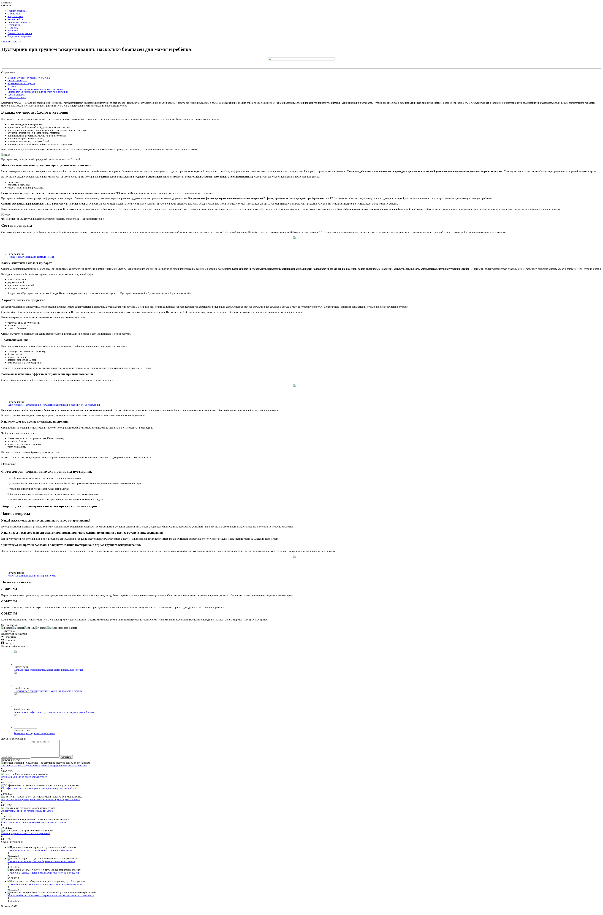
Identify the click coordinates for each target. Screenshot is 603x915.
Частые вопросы (16, 94)
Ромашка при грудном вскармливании (34, 733)
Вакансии (13, 30)
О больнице (14, 13)
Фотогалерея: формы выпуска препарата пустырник (36, 89)
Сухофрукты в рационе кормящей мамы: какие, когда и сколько (48, 691)
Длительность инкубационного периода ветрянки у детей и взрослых (45, 884)
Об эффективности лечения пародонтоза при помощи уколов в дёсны (38, 788)
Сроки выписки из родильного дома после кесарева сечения (33, 822)
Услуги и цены (15, 16)
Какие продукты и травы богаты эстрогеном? (25, 833)
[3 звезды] (29, 627)
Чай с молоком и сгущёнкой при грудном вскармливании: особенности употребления (54, 404)
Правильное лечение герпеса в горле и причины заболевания (40, 850)
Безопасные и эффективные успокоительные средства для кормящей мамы (54, 712)
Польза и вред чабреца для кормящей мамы (31, 256)
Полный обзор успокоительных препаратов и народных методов (48, 669)
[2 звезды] (18, 627)
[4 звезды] (41, 627)
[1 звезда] (6, 627)
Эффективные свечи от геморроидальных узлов (27, 810)
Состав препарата (17, 80)
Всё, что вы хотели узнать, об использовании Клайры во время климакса (40, 799)
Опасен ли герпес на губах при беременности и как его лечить (41, 861)
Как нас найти (15, 19)
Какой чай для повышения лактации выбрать (32, 575)
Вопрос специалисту (19, 22)
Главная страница (17, 10)
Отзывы (12, 86)
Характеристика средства (21, 83)
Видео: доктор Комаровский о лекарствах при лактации (38, 91)
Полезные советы (17, 97)
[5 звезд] (52, 627)
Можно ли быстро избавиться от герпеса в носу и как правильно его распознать (51, 895)
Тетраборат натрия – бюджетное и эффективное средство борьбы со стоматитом (44, 765)
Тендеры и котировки (19, 36)
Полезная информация (20, 33)
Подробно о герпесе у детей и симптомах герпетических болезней (43, 872)
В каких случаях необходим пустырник (29, 77)
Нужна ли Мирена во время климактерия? (24, 777)
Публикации (14, 25)
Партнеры (13, 27)
